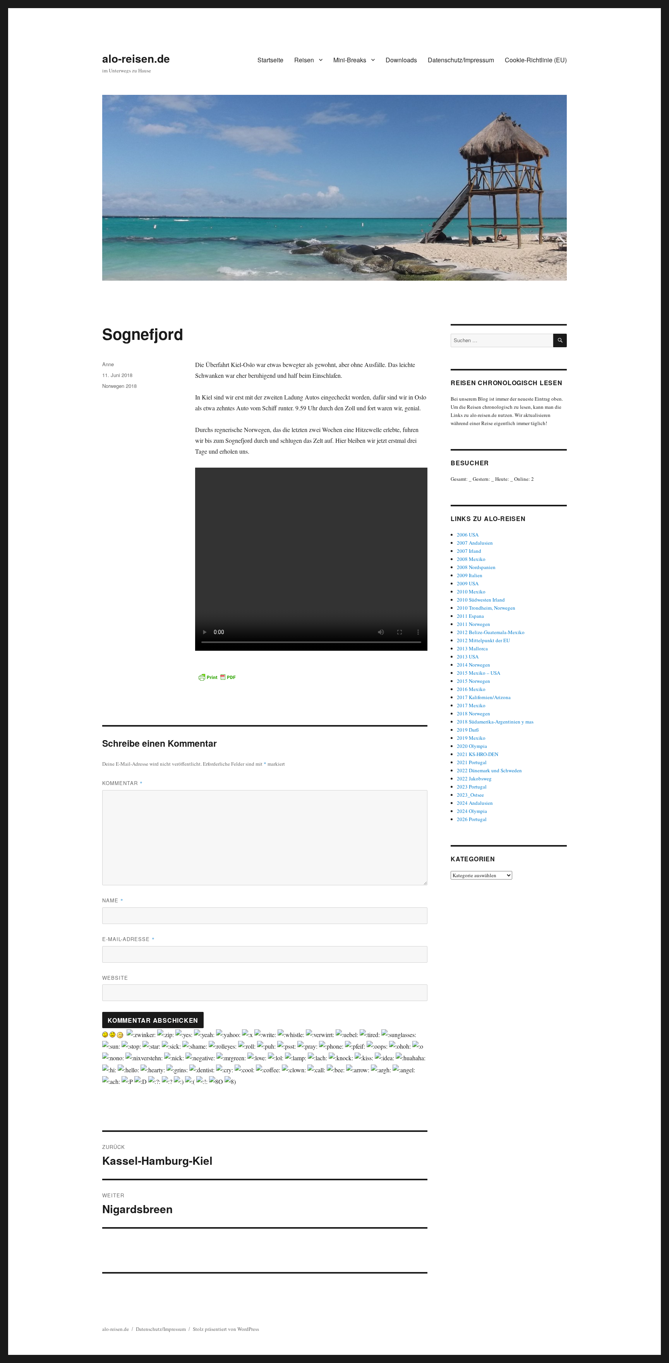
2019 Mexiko (471, 737)
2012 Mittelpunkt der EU (483, 640)
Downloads (401, 59)
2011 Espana (470, 615)
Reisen (304, 59)
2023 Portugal (472, 786)
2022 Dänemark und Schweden (489, 770)
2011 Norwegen (473, 624)
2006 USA (468, 534)
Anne (108, 364)
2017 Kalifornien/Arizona (484, 697)
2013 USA (468, 656)
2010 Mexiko (471, 591)
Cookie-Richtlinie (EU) (536, 59)
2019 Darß (468, 729)
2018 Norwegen (473, 713)
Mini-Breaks (349, 59)
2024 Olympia (472, 811)
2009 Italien (469, 575)
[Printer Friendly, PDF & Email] (216, 677)
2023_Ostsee (470, 794)
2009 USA (468, 583)
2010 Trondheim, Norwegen (486, 607)
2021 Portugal (472, 762)
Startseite (270, 59)
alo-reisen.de (136, 58)
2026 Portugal (472, 819)
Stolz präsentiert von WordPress (226, 1328)
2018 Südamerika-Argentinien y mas (495, 721)
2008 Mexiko (471, 558)
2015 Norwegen (473, 680)
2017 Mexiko (471, 705)
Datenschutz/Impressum (461, 59)
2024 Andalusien (475, 802)
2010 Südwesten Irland (481, 599)
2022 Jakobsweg (474, 778)
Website (115, 977)
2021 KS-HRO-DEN (477, 754)
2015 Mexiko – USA (478, 672)
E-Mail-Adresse (128, 939)
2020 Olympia (472, 745)
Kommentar (122, 783)
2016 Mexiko (471, 689)
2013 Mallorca (472, 648)
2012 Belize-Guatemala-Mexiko (491, 632)
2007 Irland (469, 550)
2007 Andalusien (475, 542)
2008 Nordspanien (476, 567)
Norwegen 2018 (119, 385)
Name (113, 900)
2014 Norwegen (473, 664)
